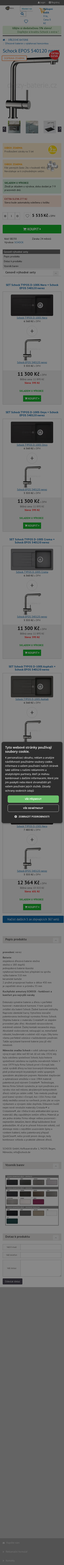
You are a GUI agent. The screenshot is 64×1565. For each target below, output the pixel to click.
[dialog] (32, 782)
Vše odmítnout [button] (33, 808)
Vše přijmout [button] (33, 799)
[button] (32, 817)
